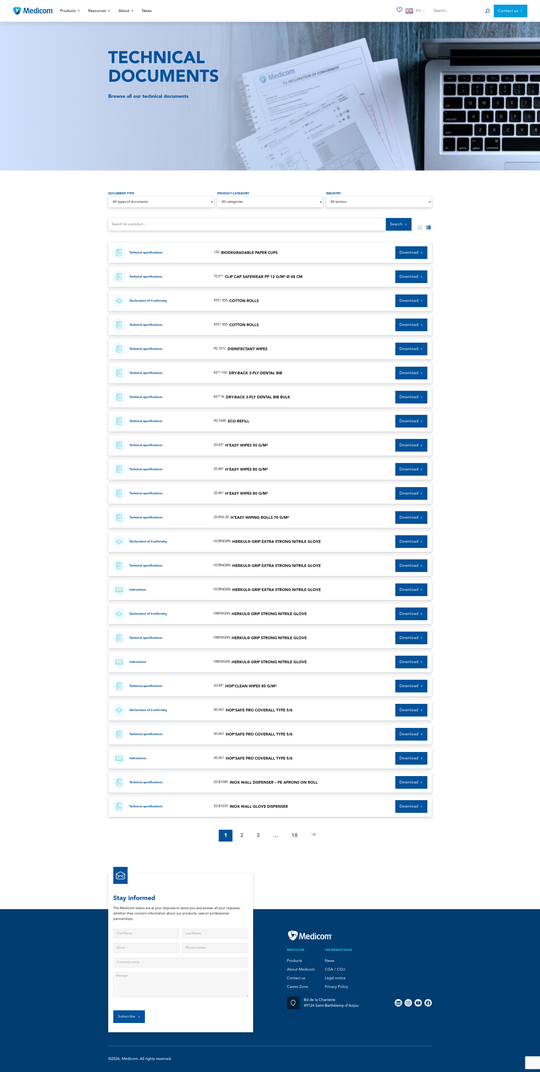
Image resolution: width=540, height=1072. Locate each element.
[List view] (428, 227)
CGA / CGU (335, 969)
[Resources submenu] (109, 11)
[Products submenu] (79, 11)
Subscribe (126, 1016)
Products (294, 961)
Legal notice (335, 978)
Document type (121, 193)
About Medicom (301, 969)
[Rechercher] (487, 11)
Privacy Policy (336, 987)
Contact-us (296, 978)
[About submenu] (132, 11)
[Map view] (420, 227)
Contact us (508, 11)
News (329, 961)
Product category (233, 193)
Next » (313, 834)
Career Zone (297, 987)
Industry (333, 193)
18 (294, 835)
